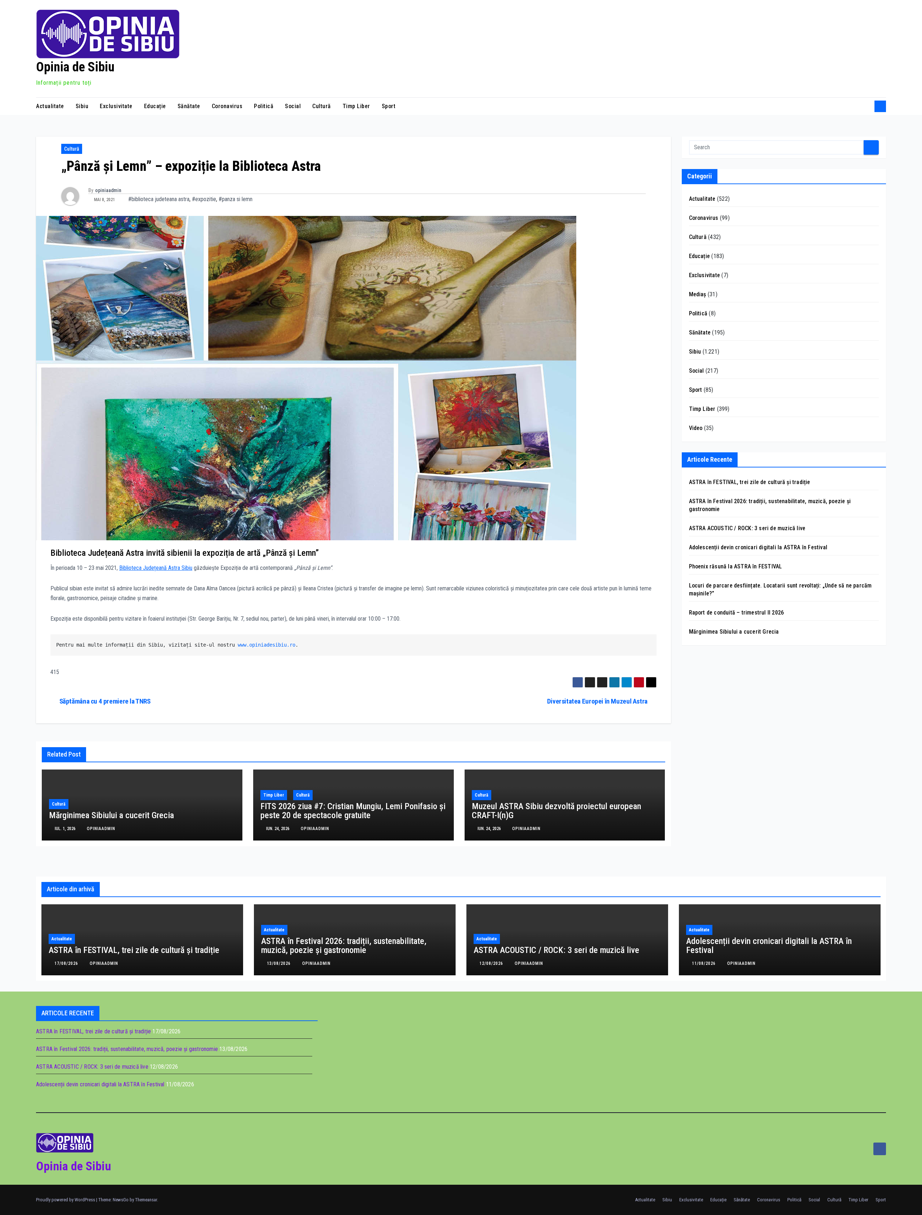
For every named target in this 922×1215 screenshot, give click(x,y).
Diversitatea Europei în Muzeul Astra (597, 701)
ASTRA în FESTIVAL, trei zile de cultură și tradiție (749, 482)
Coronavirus (227, 106)
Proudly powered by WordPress (66, 1199)
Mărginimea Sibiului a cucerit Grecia (111, 815)
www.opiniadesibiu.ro (266, 645)
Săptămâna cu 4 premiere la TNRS (105, 701)
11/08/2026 (704, 963)
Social (293, 106)
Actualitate (50, 106)
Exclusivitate (116, 106)
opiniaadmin (108, 190)
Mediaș (697, 294)
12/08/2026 (492, 963)
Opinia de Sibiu (75, 67)
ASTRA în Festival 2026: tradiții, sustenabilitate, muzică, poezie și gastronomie (343, 945)
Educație (155, 106)
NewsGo (121, 1199)
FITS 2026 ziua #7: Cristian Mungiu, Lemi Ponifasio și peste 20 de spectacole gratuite (353, 810)
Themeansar (146, 1199)
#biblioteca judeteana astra (158, 199)
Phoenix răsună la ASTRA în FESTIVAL (735, 566)
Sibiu (82, 106)
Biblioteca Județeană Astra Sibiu (155, 567)
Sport (389, 106)
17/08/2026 (67, 963)
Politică (263, 106)
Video (696, 428)
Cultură (321, 106)
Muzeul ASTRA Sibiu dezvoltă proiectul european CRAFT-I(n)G (556, 810)
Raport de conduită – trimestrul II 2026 (736, 612)
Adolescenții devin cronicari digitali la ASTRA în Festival (758, 547)
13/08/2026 (279, 963)
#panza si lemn (235, 199)
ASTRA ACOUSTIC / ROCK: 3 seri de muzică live (747, 528)
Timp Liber (356, 106)
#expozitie (204, 199)
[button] (866, 106)
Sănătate (189, 106)
